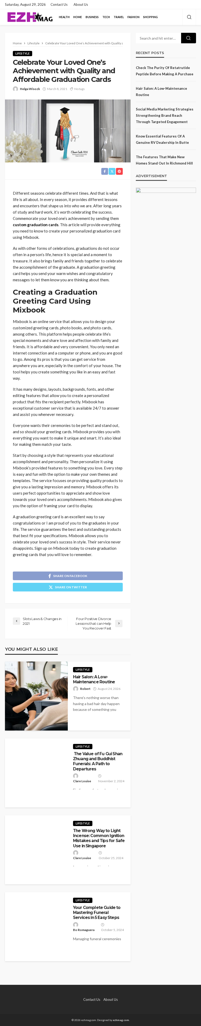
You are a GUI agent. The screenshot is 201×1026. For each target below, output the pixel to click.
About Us (81, 4)
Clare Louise (82, 781)
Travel (119, 17)
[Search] (189, 17)
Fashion (133, 17)
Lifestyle (22, 53)
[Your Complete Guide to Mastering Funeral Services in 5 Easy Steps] (36, 926)
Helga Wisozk (30, 89)
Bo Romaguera (83, 930)
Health (64, 17)
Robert (85, 689)
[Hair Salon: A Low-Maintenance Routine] (36, 696)
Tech (106, 17)
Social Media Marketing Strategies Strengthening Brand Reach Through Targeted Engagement (164, 115)
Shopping (150, 17)
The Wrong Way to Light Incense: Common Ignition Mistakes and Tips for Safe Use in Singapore (99, 838)
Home (77, 17)
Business (92, 17)
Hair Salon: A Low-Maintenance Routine (94, 679)
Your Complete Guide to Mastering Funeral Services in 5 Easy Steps (97, 912)
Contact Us (59, 4)
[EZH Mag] (29, 17)
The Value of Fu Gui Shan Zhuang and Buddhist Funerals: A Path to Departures (97, 761)
